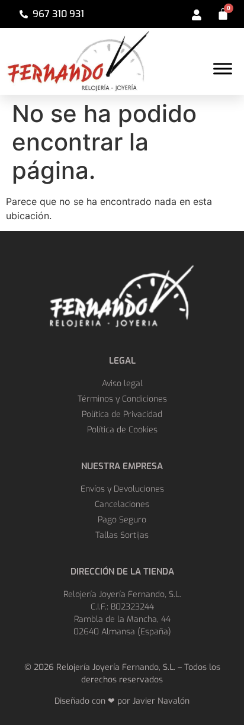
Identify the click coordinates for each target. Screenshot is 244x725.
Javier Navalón (161, 701)
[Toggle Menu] (222, 68)
